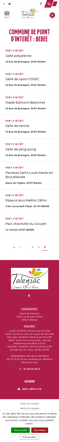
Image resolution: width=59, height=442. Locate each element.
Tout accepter (20, 430)
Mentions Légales (29, 408)
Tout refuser (40, 430)
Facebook (30, 381)
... (26, 247)
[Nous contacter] (10, 3)
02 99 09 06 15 (31, 369)
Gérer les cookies (29, 403)
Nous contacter (31, 389)
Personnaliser (29, 437)
